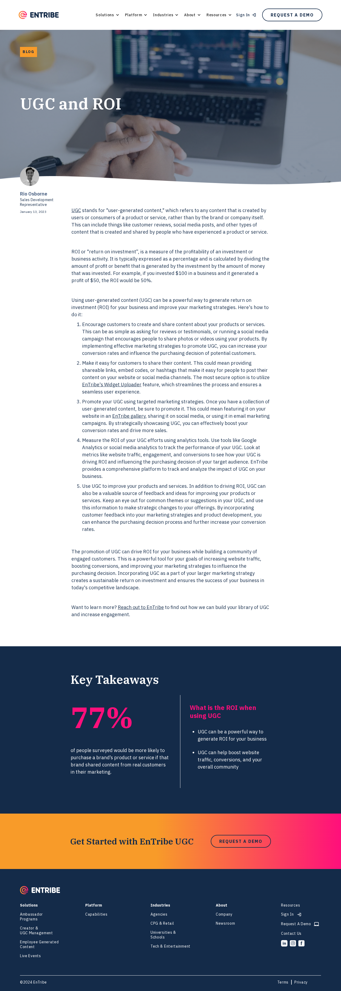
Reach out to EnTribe (141, 607)
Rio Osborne (33, 194)
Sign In (243, 15)
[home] (39, 15)
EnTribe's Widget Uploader (111, 384)
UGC (76, 210)
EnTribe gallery (128, 416)
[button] (107, 15)
